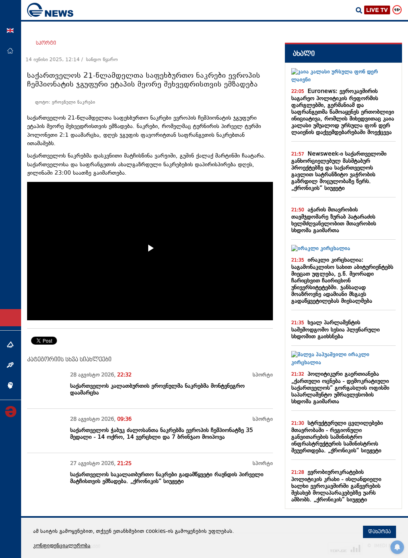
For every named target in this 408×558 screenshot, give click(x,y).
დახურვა (379, 531)
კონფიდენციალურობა (61, 546)
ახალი (304, 53)
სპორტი (46, 43)
